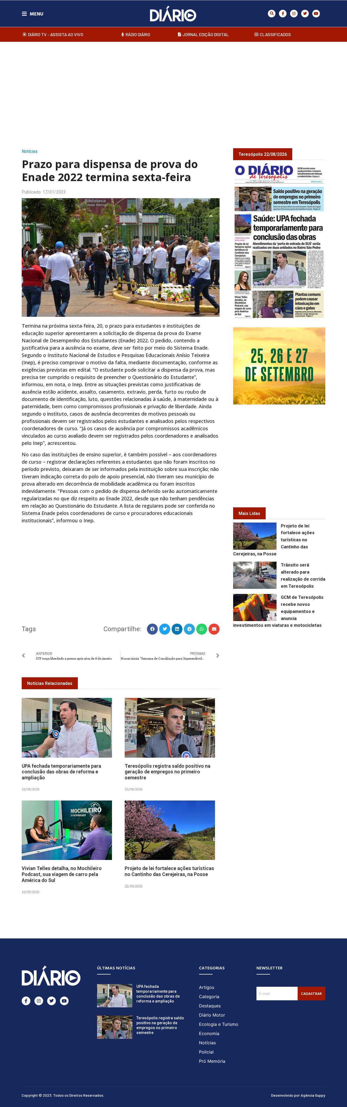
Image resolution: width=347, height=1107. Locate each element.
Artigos (206, 987)
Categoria (209, 996)
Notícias (29, 151)
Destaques (210, 1005)
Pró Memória (212, 1061)
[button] (271, 13)
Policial (206, 1052)
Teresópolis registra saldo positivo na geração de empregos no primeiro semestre (167, 771)
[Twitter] (305, 13)
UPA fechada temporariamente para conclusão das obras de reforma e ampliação (61, 771)
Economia (209, 1033)
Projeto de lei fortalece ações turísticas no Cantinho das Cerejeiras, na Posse (169, 871)
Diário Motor (212, 1015)
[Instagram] (294, 13)
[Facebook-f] (283, 13)
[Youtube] (316, 13)
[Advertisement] (173, 89)
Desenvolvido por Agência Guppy (298, 1095)
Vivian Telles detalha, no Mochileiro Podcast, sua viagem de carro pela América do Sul (62, 874)
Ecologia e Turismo (218, 1024)
